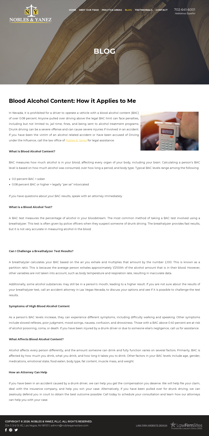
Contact (162, 10)
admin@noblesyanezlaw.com (69, 425)
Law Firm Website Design (151, 425)
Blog (128, 10)
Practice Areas (112, 10)
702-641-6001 (184, 9)
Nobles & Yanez (76, 140)
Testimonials (144, 10)
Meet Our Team (89, 10)
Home (72, 10)
